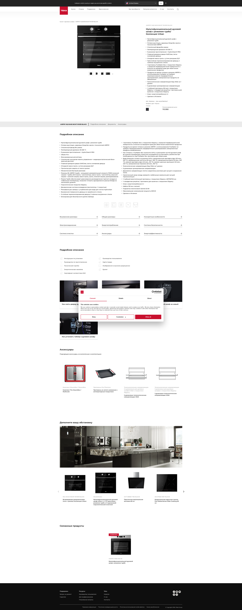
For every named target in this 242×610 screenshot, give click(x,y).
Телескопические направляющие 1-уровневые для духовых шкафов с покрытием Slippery (167, 389)
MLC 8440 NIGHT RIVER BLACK (73, 497)
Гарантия (63, 597)
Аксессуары (122, 124)
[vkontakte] (177, 594)
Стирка (81, 9)
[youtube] (179, 592)
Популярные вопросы (86, 599)
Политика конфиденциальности (108, 607)
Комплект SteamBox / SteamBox (74, 387)
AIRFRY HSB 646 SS (115, 558)
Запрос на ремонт (65, 594)
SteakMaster (97, 497)
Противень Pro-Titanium (102, 387)
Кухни (73, 9)
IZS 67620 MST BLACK (162, 497)
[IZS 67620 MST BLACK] (167, 483)
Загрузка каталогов (150, 9)
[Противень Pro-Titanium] (105, 373)
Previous (58, 492)
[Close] (165, 3)
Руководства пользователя (87, 594)
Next (113, 73)
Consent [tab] (92, 298)
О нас (162, 9)
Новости (106, 594)
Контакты (170, 9)
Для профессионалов (86, 597)
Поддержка (91, 9)
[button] (141, 3)
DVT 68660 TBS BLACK (132, 497)
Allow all (148, 317)
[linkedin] (174, 594)
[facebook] (174, 592)
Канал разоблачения (153, 607)
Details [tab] (121, 298)
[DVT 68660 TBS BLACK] (136, 483)
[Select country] (181, 9)
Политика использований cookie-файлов (132, 607)
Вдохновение (104, 9)
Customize (119, 317)
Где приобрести (134, 9)
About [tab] (149, 298)
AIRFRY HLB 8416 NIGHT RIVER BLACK (73, 124)
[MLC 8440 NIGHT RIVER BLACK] (75, 483)
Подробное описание (98, 124)
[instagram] (177, 592)
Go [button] (161, 3)
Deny (94, 317)
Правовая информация (89, 607)
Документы (112, 124)
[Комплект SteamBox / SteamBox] (75, 373)
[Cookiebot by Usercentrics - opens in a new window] (153, 292)
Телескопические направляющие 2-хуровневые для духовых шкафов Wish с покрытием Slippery (136, 389)
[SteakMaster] (105, 483)
